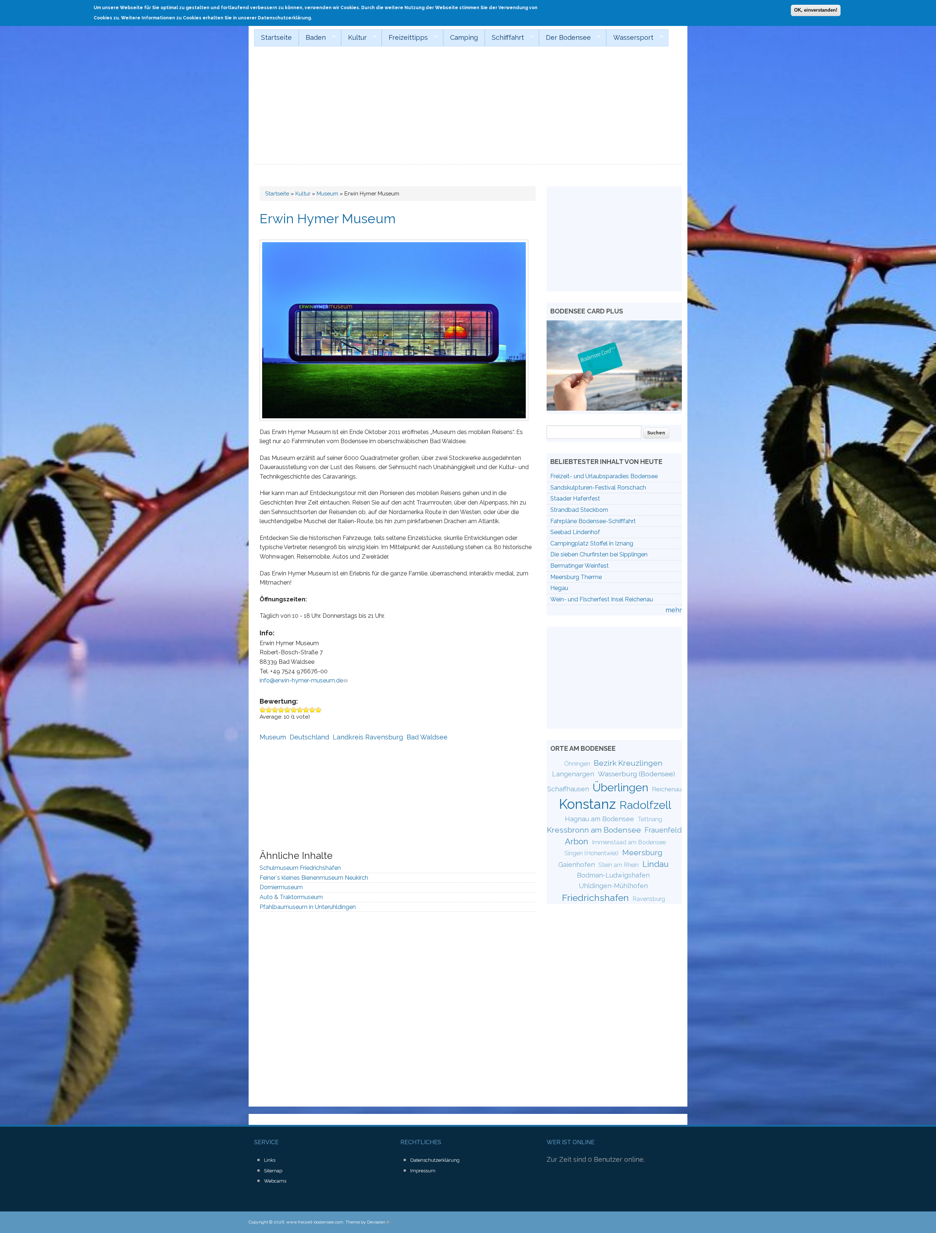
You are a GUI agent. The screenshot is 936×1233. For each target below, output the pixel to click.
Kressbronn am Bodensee (594, 829)
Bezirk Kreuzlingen (628, 763)
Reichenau (667, 789)
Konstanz (587, 804)
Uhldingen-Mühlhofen (613, 886)
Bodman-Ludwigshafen (613, 875)
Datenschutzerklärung (435, 1160)
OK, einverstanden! (815, 10)
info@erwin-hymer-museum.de (303, 680)
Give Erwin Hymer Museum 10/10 (319, 709)
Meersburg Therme (576, 577)
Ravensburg (649, 898)
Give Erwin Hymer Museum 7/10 (300, 709)
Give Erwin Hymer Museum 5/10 (287, 709)
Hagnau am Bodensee (599, 819)
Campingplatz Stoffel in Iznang (591, 543)
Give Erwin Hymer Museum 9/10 (312, 709)
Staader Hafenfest (575, 498)
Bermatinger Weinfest (579, 565)
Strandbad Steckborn (579, 509)
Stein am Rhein (619, 864)
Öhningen (577, 763)
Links (269, 1160)
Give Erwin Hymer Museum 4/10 (281, 709)
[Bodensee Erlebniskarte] (614, 408)
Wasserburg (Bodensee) (636, 774)
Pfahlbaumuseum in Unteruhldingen (308, 906)
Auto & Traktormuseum (291, 897)
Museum (327, 193)
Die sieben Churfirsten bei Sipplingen (599, 554)
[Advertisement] (468, 109)
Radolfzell (645, 804)
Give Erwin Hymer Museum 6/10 (294, 709)
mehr (673, 610)
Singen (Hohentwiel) (592, 853)
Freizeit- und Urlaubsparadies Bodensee (604, 476)
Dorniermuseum (281, 887)
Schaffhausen (568, 789)
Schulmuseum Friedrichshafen (300, 867)
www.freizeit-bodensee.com (314, 1222)
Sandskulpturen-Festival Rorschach (598, 487)
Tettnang (650, 819)
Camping (464, 37)
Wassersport (629, 38)
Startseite (276, 37)
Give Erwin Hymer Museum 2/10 (269, 709)
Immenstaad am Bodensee (629, 842)
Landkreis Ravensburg (368, 737)
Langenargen (573, 774)
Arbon (576, 841)
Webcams (275, 1181)
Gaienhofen (576, 864)
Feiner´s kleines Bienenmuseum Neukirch (314, 877)
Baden (312, 38)
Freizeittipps (405, 38)
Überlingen (620, 787)
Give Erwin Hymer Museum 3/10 (275, 709)
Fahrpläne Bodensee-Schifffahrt (593, 521)
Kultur (354, 38)
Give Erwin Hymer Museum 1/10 (263, 709)
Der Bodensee (565, 38)
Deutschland (309, 737)
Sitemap (273, 1170)
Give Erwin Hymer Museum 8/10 (306, 709)
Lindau (655, 864)
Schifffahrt (504, 38)
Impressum (422, 1170)
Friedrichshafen (595, 897)
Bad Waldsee (427, 737)
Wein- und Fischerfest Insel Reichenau (601, 599)
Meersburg (642, 852)
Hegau (559, 588)
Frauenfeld (663, 830)
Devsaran (378, 1222)
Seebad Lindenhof (575, 532)
